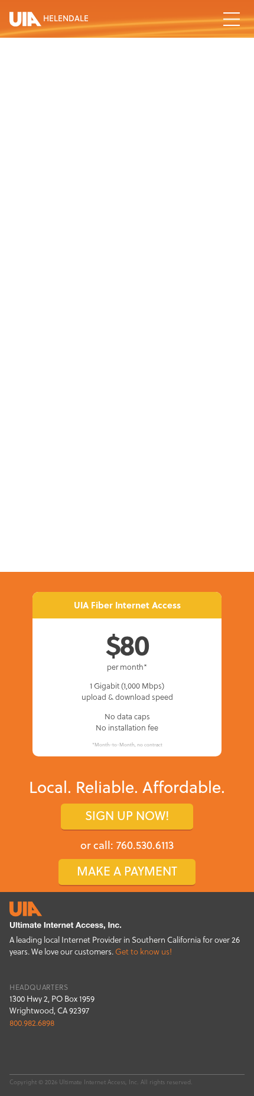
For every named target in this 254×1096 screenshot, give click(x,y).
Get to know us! (143, 951)
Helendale (65, 18)
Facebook (235, 1054)
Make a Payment (127, 871)
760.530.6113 (145, 845)
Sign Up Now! (127, 815)
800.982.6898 (31, 1023)
